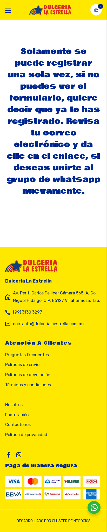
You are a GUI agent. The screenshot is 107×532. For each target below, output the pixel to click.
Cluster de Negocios (71, 521)
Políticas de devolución (27, 374)
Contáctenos (18, 424)
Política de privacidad (26, 434)
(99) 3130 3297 (27, 312)
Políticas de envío (22, 364)
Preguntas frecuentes (27, 354)
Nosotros (14, 404)
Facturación (17, 414)
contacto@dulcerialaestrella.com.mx (49, 323)
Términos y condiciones (28, 384)
